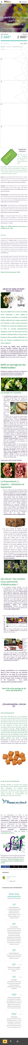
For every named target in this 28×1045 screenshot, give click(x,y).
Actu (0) (8, 46)
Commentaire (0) (17, 46)
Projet (3, 46)
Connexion (24, 2)
